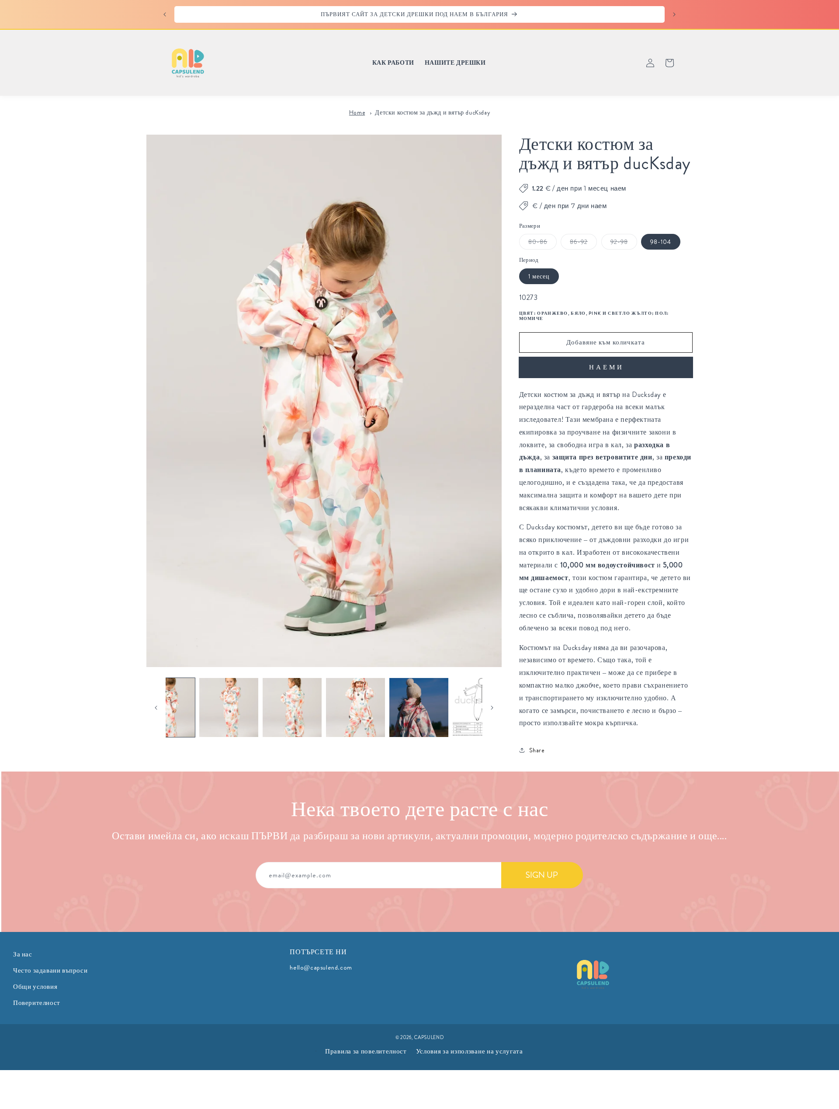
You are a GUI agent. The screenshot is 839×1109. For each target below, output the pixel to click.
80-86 (542, 243)
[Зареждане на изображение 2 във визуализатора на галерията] (228, 707)
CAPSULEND (429, 1037)
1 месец (539, 276)
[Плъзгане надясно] (492, 707)
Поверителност (36, 1003)
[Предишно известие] (164, 14)
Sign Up (542, 875)
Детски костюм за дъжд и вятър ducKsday (432, 112)
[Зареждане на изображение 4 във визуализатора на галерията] (355, 707)
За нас (22, 954)
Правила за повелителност (366, 1051)
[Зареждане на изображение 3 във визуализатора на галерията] (292, 707)
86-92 (583, 243)
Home (357, 112)
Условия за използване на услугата (469, 1051)
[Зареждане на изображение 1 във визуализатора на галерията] (165, 707)
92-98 (623, 243)
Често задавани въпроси (50, 970)
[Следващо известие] (674, 14)
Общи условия (35, 986)
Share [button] (537, 750)
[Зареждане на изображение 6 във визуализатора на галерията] (482, 707)
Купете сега (606, 367)
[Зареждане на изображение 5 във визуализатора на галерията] (418, 707)
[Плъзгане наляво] (156, 707)
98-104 (660, 241)
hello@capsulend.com (321, 967)
